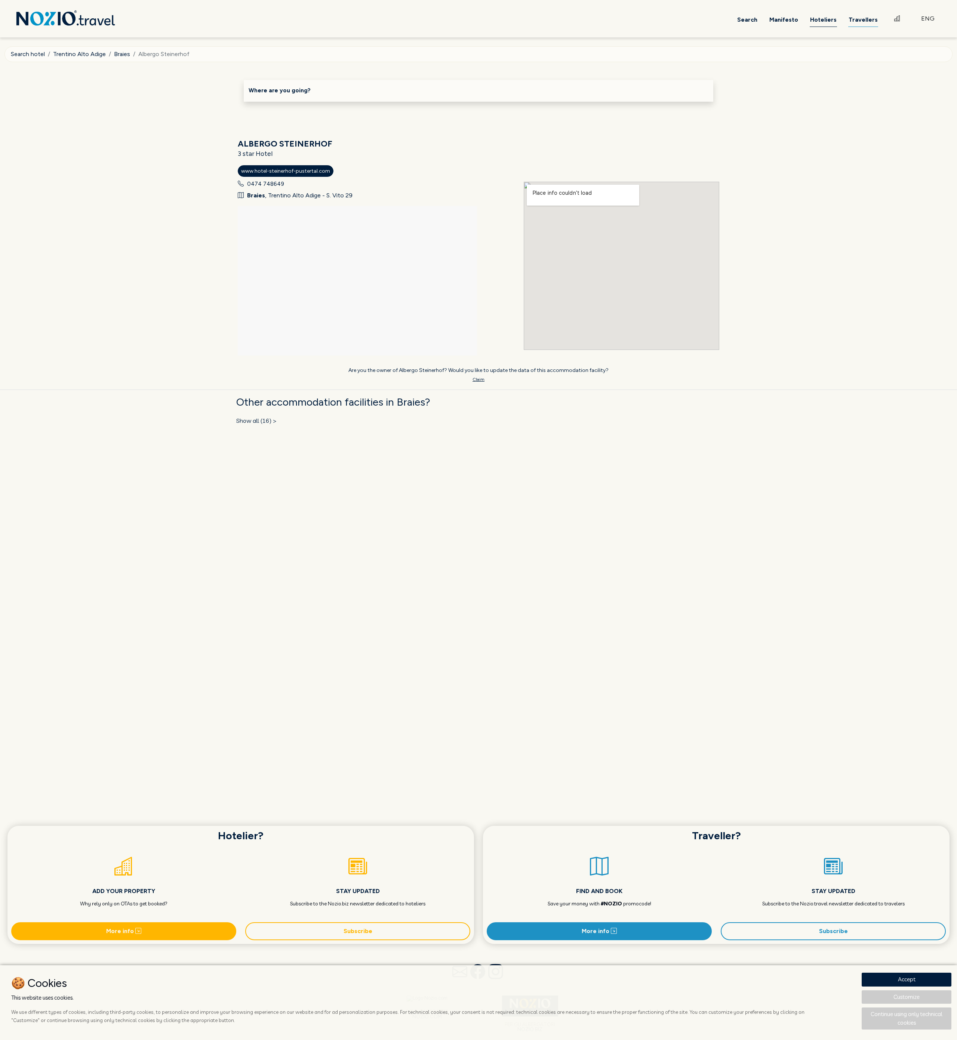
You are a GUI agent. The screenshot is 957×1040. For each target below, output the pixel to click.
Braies (122, 54)
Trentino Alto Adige (79, 54)
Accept (907, 979)
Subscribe (358, 931)
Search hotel (28, 54)
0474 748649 (265, 184)
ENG (928, 18)
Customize (906, 996)
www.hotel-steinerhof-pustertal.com (285, 171)
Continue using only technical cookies (906, 1018)
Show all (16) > (256, 420)
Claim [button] (478, 379)
